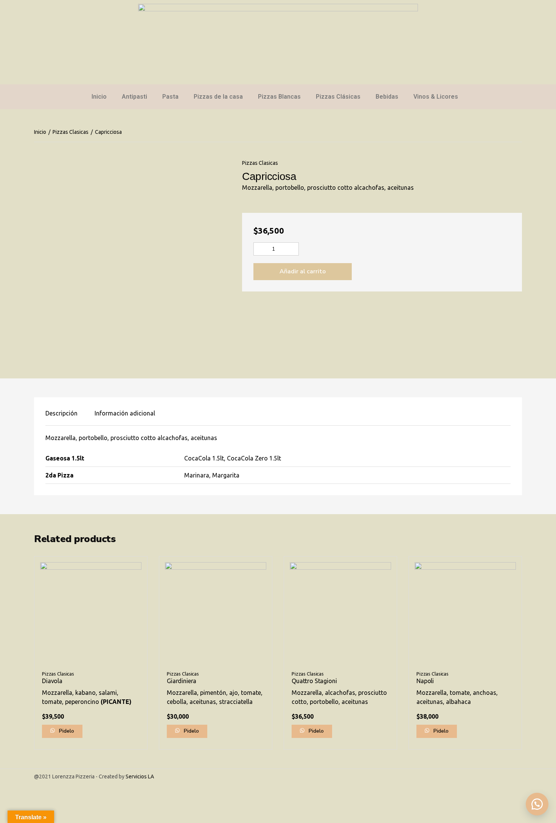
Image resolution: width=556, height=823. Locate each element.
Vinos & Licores (435, 96)
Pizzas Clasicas (71, 132)
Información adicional (125, 413)
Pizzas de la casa (218, 96)
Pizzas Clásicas (338, 96)
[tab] (61, 413)
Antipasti (134, 96)
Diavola (52, 680)
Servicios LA (140, 776)
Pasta (170, 96)
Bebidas (387, 96)
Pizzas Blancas (279, 96)
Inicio (99, 96)
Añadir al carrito (303, 271)
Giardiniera (181, 680)
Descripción (61, 413)
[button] (537, 804)
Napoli (425, 680)
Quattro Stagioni (314, 680)
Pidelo (65, 731)
